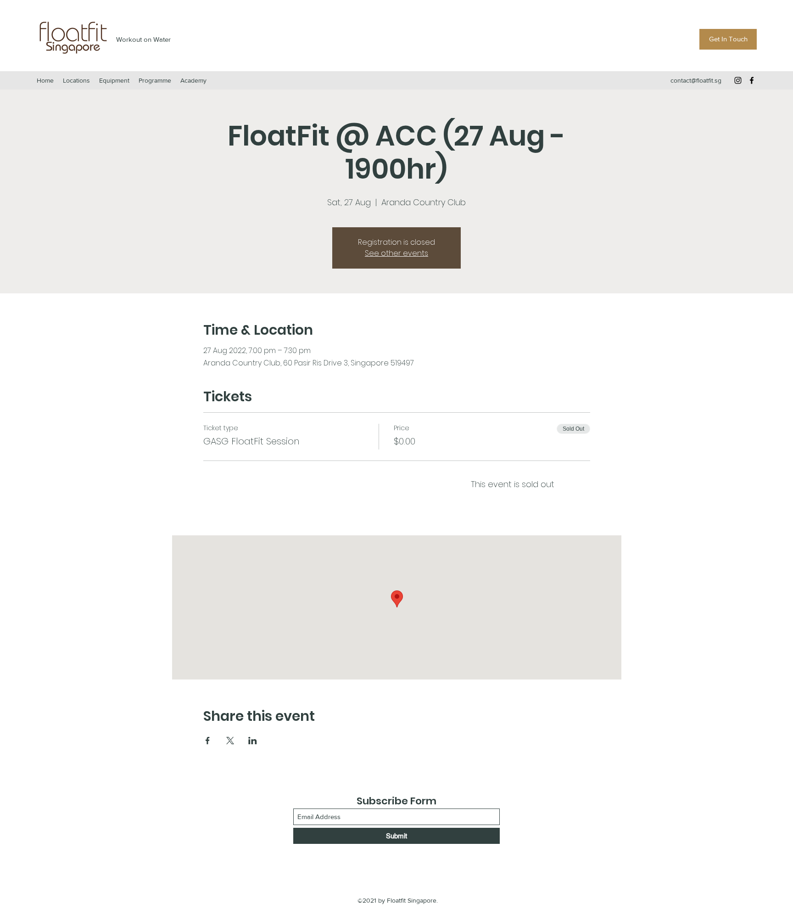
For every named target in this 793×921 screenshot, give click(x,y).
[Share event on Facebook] (207, 740)
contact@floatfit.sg (695, 80)
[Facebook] (751, 80)
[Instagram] (738, 80)
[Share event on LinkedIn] (252, 740)
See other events (396, 253)
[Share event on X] (230, 740)
